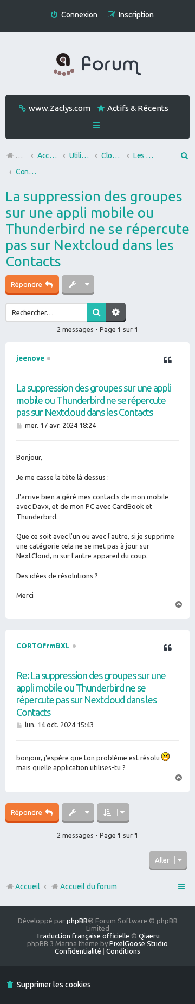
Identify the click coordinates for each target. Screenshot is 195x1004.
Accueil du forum (88, 886)
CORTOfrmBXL (43, 645)
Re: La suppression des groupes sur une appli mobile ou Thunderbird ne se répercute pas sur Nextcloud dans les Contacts (91, 694)
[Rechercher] (96, 312)
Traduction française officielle (82, 936)
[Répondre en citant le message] (167, 360)
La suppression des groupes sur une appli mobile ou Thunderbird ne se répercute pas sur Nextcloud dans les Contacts (97, 228)
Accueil (27, 886)
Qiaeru (149, 936)
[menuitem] (74, 14)
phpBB (77, 920)
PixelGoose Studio (138, 943)
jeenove (30, 358)
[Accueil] (97, 65)
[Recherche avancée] (116, 312)
